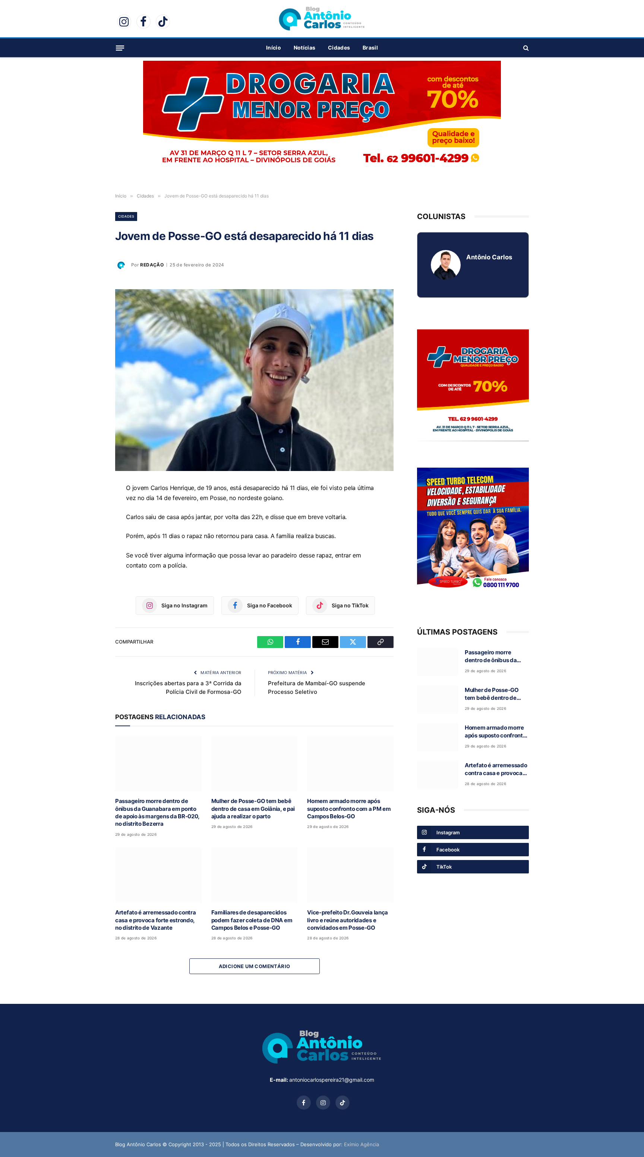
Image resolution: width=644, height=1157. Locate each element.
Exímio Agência (361, 1144)
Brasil (370, 47)
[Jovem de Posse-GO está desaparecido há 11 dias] (254, 380)
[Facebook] (89, 524)
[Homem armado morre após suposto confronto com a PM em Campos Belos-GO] (350, 763)
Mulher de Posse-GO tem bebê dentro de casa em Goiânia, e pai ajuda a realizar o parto (253, 808)
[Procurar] (525, 47)
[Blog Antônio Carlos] (322, 18)
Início (273, 47)
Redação (152, 265)
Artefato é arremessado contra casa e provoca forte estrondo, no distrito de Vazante (155, 920)
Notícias (304, 47)
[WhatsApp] (89, 507)
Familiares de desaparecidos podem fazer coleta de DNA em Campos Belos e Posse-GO (252, 920)
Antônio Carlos (489, 257)
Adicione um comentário (254, 966)
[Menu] (120, 48)
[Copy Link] (89, 576)
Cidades (339, 47)
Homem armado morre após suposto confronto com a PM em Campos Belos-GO (349, 808)
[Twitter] (89, 558)
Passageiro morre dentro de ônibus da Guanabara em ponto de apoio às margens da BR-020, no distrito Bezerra (157, 812)
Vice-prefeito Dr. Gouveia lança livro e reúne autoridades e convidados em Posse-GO (347, 920)
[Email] (89, 541)
